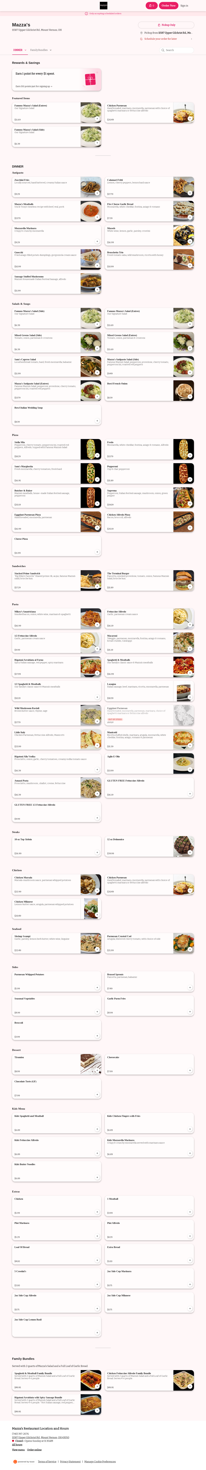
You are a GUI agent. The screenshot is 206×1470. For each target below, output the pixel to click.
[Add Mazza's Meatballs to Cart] (97, 217)
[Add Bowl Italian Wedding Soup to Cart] (97, 420)
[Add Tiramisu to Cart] (97, 1070)
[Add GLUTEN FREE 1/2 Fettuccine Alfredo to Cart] (97, 817)
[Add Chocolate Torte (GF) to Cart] (97, 1094)
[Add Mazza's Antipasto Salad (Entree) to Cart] (97, 396)
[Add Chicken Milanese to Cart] (97, 914)
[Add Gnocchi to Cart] (97, 265)
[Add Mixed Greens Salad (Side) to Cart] (97, 348)
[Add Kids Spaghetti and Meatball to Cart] (97, 1129)
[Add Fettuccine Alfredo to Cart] (190, 624)
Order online (34, 1449)
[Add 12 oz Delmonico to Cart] (190, 852)
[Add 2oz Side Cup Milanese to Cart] (190, 1308)
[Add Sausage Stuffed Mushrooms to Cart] (97, 289)
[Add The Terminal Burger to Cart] (190, 586)
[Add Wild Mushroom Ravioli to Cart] (97, 721)
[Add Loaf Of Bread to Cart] (97, 1260)
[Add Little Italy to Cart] (97, 745)
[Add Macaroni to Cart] (190, 648)
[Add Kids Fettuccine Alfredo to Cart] (97, 1153)
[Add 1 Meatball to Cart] (190, 1212)
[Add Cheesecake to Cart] (190, 1070)
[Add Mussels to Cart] (190, 241)
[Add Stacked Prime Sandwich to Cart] (97, 586)
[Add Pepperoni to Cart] (190, 479)
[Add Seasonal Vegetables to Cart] (97, 1011)
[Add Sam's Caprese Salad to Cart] (97, 372)
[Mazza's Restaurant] (103, 5)
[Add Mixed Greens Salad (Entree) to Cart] (190, 348)
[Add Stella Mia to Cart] (97, 455)
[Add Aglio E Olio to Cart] (190, 769)
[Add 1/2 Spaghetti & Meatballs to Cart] (97, 697)
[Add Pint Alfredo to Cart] (190, 1236)
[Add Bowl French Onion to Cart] (190, 396)
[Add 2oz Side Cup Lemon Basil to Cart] (97, 1332)
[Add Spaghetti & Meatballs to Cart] (190, 673)
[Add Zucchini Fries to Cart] (97, 193)
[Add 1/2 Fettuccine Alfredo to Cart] (97, 648)
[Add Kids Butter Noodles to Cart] (97, 1177)
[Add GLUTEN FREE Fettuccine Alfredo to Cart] (190, 793)
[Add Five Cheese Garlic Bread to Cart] (190, 217)
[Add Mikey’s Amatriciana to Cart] (97, 624)
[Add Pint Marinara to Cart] (97, 1236)
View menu (18, 1449)
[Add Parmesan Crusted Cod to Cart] (190, 949)
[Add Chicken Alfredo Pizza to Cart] (190, 527)
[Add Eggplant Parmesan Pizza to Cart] (97, 527)
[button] (20, 50)
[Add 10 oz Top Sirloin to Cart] (97, 852)
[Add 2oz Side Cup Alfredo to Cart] (97, 1308)
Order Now (169, 5)
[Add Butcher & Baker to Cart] (97, 503)
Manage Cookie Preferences (100, 1461)
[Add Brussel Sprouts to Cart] (190, 987)
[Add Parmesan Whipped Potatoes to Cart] (97, 987)
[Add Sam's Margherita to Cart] (97, 479)
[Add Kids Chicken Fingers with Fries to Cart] (190, 1129)
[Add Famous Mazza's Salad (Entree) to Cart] (97, 118)
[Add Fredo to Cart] (190, 455)
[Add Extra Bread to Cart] (190, 1260)
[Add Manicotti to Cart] (190, 745)
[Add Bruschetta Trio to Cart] (190, 265)
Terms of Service (47, 1461)
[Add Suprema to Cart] (190, 503)
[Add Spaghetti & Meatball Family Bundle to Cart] (97, 1386)
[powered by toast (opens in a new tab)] (24, 1462)
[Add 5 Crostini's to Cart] (97, 1284)
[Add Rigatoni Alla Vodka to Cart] (97, 769)
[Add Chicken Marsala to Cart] (97, 890)
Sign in (184, 5)
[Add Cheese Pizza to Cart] (97, 552)
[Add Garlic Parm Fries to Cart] (190, 1011)
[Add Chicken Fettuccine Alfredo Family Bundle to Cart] (190, 1386)
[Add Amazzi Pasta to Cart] (97, 793)
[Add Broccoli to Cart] (97, 1035)
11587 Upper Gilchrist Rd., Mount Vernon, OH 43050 (40, 1437)
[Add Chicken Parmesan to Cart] (190, 118)
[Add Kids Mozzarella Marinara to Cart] (190, 1153)
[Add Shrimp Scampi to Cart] (97, 949)
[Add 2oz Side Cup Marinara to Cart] (190, 1284)
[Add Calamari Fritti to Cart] (190, 193)
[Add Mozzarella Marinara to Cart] (97, 241)
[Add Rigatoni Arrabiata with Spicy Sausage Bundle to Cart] (97, 1410)
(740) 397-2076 (20, 1433)
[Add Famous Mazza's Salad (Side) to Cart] (97, 142)
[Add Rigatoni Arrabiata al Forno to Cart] (97, 673)
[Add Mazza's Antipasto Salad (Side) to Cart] (190, 372)
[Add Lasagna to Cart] (190, 697)
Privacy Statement (70, 1461)
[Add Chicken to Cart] (97, 1212)
